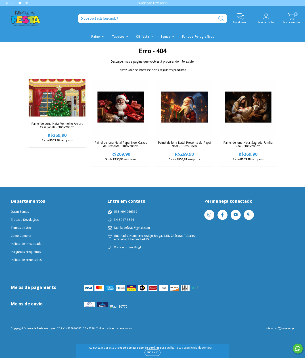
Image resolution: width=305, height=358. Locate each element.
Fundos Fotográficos (198, 36)
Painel (96, 36)
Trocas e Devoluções (25, 219)
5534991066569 (125, 211)
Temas (166, 36)
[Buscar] (221, 19)
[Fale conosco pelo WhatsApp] (298, 349)
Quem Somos (20, 211)
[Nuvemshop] (280, 329)
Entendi (152, 352)
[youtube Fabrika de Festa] (20, 3)
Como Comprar (21, 235)
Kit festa (143, 36)
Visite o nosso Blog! (127, 247)
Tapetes (118, 36)
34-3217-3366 (124, 219)
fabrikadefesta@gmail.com (132, 227)
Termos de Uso (21, 227)
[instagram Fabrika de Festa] (6, 3)
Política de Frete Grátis (26, 260)
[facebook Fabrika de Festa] (13, 3)
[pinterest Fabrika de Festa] (26, 3)
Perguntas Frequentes (26, 252)
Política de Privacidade (26, 243)
